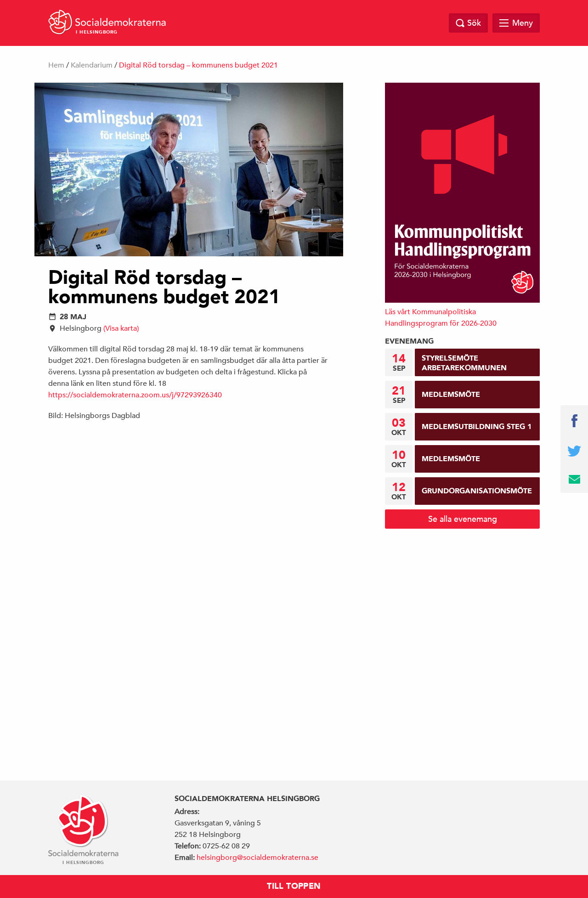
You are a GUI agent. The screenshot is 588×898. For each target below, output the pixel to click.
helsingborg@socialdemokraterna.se (257, 857)
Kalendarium (92, 65)
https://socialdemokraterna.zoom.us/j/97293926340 (135, 395)
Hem (56, 65)
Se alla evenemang (462, 519)
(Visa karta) (121, 328)
